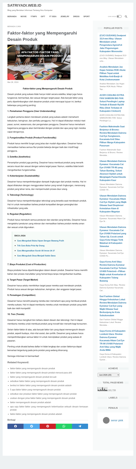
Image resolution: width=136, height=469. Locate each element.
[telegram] (80, 426)
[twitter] (32, 426)
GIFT (43, 16)
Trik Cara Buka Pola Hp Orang (30, 245)
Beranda (12, 16)
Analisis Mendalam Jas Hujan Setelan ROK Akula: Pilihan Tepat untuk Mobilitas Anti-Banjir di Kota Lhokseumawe (113, 73)
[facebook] (15, 426)
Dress (76, 16)
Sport (86, 16)
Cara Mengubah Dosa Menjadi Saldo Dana (36, 255)
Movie (24, 16)
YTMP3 (34, 16)
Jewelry (64, 16)
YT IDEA (52, 16)
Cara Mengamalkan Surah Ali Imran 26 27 (36, 250)
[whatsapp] (64, 426)
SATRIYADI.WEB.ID (24, 5)
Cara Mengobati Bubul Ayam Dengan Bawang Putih (40, 240)
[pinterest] (48, 426)
